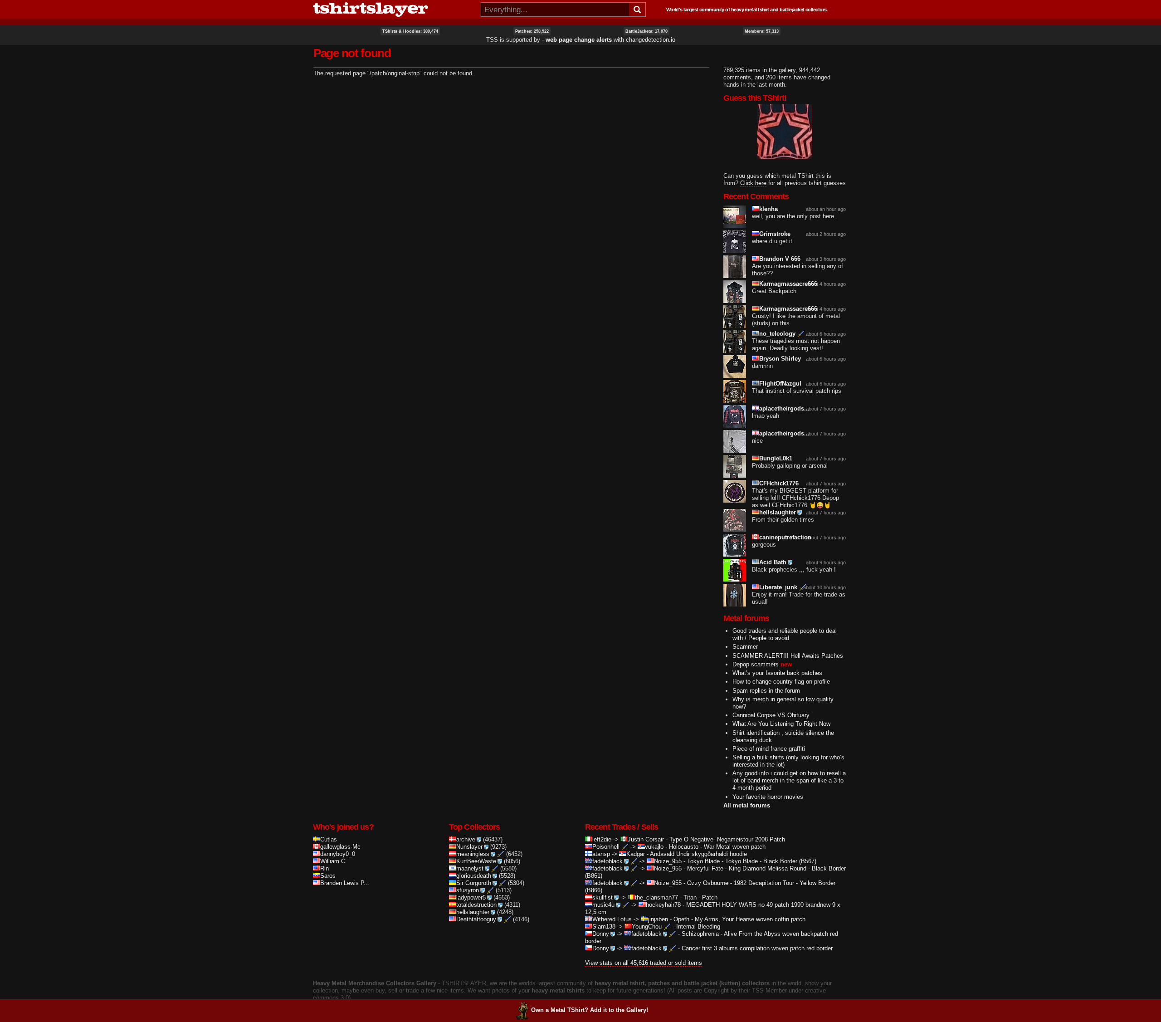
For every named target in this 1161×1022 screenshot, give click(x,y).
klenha (768, 208)
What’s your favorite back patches (777, 673)
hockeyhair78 (663, 904)
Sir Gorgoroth (473, 883)
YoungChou (647, 926)
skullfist (602, 897)
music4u (603, 904)
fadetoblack (607, 861)
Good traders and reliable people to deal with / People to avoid (784, 634)
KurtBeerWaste (476, 861)
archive (465, 839)
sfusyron (467, 890)
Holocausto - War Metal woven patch (717, 846)
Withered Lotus (612, 919)
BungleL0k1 (775, 458)
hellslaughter (777, 512)
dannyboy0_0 (337, 854)
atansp (601, 854)
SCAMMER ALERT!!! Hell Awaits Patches (787, 655)
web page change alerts (579, 39)
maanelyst (469, 868)
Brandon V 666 (779, 258)
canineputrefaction (785, 537)
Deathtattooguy (476, 919)
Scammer (745, 646)
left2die (601, 839)
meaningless (472, 854)
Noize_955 (668, 861)
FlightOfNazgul (780, 383)
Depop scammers (755, 664)
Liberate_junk (778, 587)
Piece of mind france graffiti (768, 748)
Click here (753, 183)
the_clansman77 (656, 897)
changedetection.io (650, 39)
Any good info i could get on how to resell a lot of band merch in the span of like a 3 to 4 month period (789, 780)
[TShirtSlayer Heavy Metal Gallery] (394, 9)
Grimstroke (774, 233)
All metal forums (746, 805)
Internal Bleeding (698, 926)
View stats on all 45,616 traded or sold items (643, 962)
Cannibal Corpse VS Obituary (771, 715)
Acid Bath (772, 562)
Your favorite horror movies (767, 796)
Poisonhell (606, 846)
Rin (324, 868)
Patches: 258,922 (532, 31)
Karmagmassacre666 (788, 283)
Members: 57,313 (762, 31)
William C (332, 861)
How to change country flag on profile (781, 681)
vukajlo (654, 846)
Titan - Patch (700, 897)
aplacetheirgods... (784, 408)
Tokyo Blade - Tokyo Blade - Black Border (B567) (751, 861)
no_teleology (777, 333)
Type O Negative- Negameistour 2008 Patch (727, 839)
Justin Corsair (646, 839)
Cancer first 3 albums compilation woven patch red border (757, 948)
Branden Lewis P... (344, 883)
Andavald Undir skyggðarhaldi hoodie (698, 854)
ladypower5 (471, 897)
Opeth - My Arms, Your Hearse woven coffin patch (739, 919)
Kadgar (635, 854)
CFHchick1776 (779, 483)
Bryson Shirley (780, 358)
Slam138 (603, 926)
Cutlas (328, 839)
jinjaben (658, 919)
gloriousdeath (473, 875)
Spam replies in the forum (766, 690)
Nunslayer (469, 846)
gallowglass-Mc (340, 846)
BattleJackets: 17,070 (646, 31)
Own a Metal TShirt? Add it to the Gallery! (589, 1010)
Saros (328, 875)
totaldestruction (476, 904)
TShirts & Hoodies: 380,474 (410, 31)
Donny (600, 933)
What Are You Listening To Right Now (781, 723)
